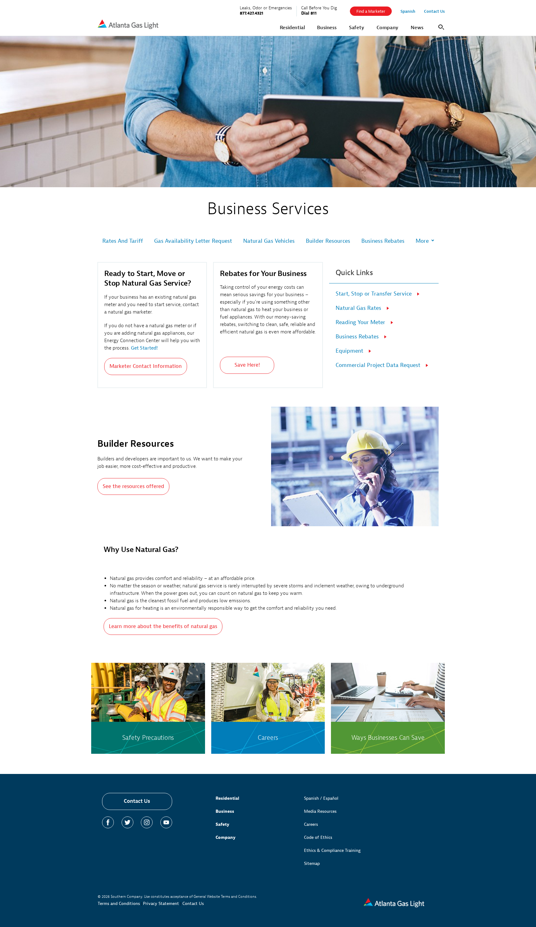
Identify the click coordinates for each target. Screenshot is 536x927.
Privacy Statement (161, 903)
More (422, 241)
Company (225, 837)
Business (225, 811)
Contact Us (137, 801)
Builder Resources (328, 241)
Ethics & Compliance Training (332, 850)
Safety (222, 824)
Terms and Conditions (119, 903)
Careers (311, 824)
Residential (227, 798)
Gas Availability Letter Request (193, 241)
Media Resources (320, 811)
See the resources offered (133, 486)
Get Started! (144, 348)
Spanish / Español (321, 798)
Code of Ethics (318, 837)
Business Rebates (382, 241)
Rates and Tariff (122, 241)
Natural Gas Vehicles (269, 241)
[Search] (440, 26)
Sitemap (312, 863)
